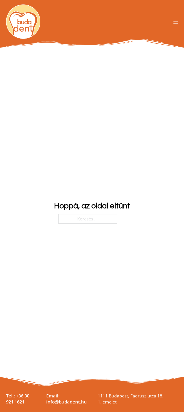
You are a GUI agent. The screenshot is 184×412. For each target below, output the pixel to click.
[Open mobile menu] (175, 22)
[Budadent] (23, 21)
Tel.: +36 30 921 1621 (17, 399)
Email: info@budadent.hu (66, 399)
